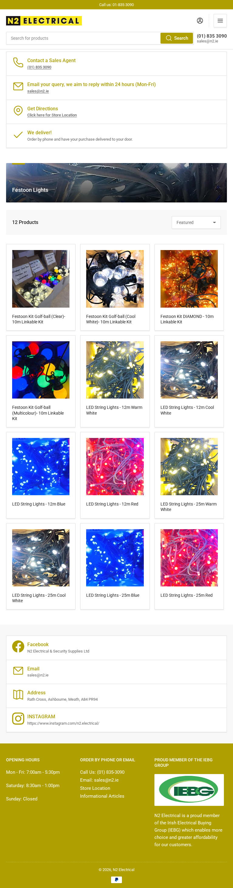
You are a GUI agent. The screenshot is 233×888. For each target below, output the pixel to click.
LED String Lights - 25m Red (186, 595)
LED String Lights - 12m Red (112, 504)
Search (181, 38)
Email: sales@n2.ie (99, 780)
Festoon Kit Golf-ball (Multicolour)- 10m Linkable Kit (38, 413)
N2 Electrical (123, 869)
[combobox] (100, 38)
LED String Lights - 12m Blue (38, 504)
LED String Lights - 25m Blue (112, 595)
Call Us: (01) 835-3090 (102, 772)
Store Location (95, 788)
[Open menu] (220, 20)
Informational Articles (102, 796)
